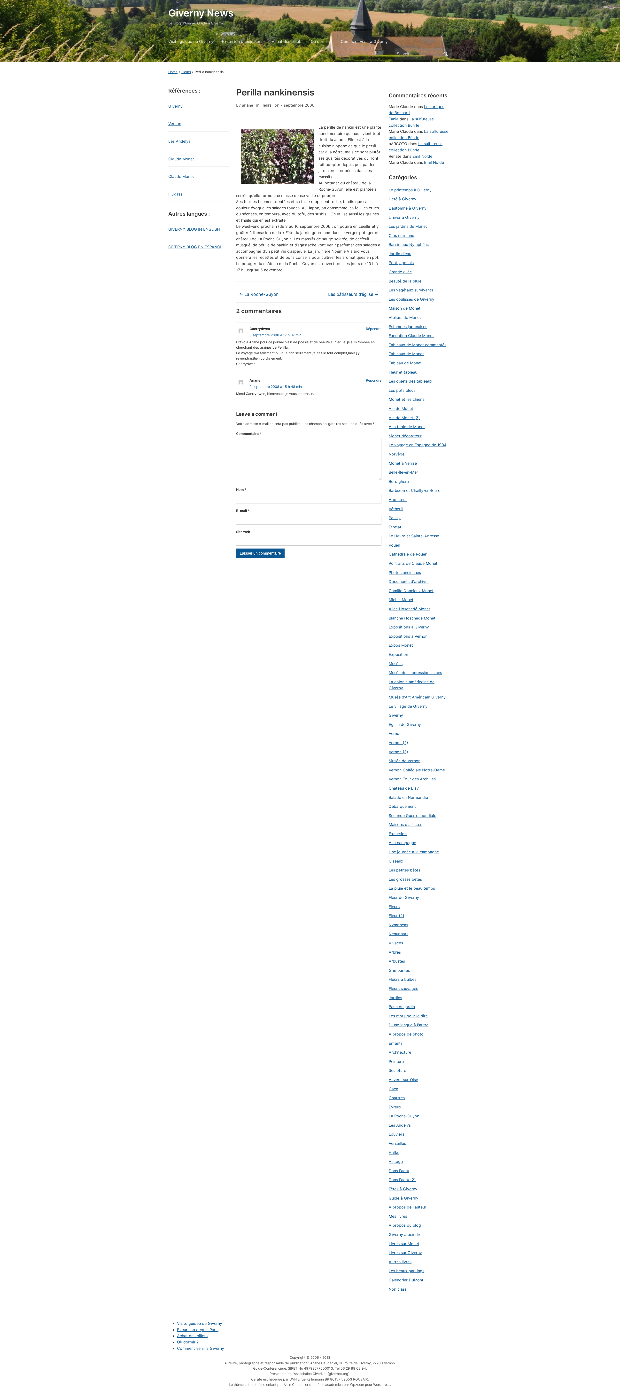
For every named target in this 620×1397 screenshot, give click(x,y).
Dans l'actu (399, 1170)
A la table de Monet (407, 426)
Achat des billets (287, 41)
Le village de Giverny (408, 706)
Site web (243, 532)
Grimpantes (399, 970)
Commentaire (248, 434)
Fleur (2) (396, 915)
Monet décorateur (405, 435)
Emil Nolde (422, 156)
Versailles (397, 1143)
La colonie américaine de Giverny (411, 685)
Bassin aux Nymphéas (409, 244)
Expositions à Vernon (408, 636)
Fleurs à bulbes (402, 979)
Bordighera (399, 481)
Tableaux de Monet (406, 353)
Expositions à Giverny (409, 627)
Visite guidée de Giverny (190, 41)
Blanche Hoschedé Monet (412, 618)
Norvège (396, 454)
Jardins (395, 997)
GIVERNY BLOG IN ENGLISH (194, 229)
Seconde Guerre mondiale (412, 815)
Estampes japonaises (408, 326)
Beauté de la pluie (405, 281)
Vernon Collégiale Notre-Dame (417, 770)
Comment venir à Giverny (364, 41)
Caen (393, 1088)
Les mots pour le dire (408, 1015)
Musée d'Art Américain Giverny (417, 697)
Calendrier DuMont (406, 1280)
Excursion (398, 833)
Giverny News (200, 13)
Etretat (395, 527)
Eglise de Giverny (405, 724)
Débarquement (402, 806)
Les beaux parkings (406, 1270)
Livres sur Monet (404, 1243)
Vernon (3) (398, 751)
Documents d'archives (409, 581)
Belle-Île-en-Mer (403, 472)
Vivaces (396, 943)
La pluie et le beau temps (412, 888)
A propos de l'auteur (407, 1207)
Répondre (373, 329)
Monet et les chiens (406, 399)
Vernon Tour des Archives (412, 779)
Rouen (394, 545)
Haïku (394, 1152)
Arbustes (397, 961)
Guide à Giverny (403, 1198)
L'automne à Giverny (407, 208)
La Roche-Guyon (259, 294)
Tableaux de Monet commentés (417, 344)
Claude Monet (181, 159)
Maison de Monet (404, 308)
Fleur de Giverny (404, 897)
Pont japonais (401, 262)
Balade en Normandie (408, 797)
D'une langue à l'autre (408, 1024)
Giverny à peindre (405, 1234)
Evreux (395, 1107)
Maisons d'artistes (405, 824)
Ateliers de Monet (405, 317)
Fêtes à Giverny (403, 1188)
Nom (241, 489)
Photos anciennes (405, 572)
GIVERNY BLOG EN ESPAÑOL (195, 246)
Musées (396, 663)
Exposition (398, 654)
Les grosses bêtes (405, 879)
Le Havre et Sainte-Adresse (414, 536)
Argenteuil (398, 499)
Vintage (396, 1161)
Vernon (174, 123)
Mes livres (398, 1216)
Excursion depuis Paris (242, 41)
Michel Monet (401, 599)
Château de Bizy (404, 788)
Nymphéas (398, 924)
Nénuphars (398, 933)
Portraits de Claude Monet (413, 563)
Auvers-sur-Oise (403, 1079)
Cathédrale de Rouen (408, 554)
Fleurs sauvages (403, 988)
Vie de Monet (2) (404, 417)
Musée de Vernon (404, 760)
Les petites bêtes (404, 870)
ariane (247, 105)
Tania (393, 119)
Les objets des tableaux (410, 381)
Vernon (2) (398, 742)
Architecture (400, 1052)
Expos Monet (401, 645)
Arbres (395, 952)
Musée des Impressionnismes (415, 672)
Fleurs (186, 72)
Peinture (396, 1061)
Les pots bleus (402, 390)
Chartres (397, 1097)
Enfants (396, 1043)
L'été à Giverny (402, 198)
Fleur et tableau (403, 372)
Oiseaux (396, 861)
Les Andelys (179, 141)
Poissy (395, 517)
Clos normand (401, 235)
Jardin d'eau (400, 253)
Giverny (175, 106)
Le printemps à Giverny (410, 190)
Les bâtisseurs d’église (353, 294)
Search (445, 54)
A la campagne (402, 842)
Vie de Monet (401, 408)
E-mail (243, 511)
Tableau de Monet (405, 363)
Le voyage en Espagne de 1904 (417, 444)
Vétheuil (396, 508)
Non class (398, 1289)
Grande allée (400, 271)
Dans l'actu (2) (402, 1179)
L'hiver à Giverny (404, 217)
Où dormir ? (321, 41)
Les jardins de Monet (408, 226)
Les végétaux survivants (411, 290)
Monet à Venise (403, 463)
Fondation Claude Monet (411, 335)
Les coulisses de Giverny (411, 299)
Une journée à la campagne (414, 851)
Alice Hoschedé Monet (409, 608)
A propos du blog (405, 1225)
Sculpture (397, 1070)
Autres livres (400, 1261)
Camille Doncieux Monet (411, 590)
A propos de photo (406, 1034)
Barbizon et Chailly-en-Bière (414, 490)
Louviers (396, 1134)
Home (173, 72)
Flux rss (175, 194)
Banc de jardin (402, 1006)
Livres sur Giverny (405, 1252)
